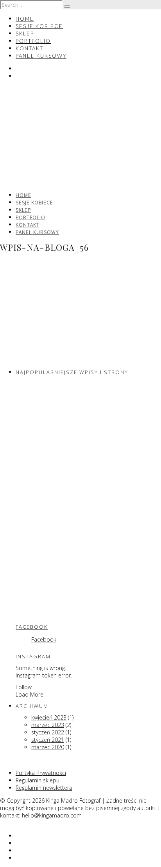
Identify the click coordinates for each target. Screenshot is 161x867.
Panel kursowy (41, 56)
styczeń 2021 (47, 739)
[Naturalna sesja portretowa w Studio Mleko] (55, 455)
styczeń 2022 (47, 732)
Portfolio (33, 41)
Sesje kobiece (39, 26)
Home (25, 19)
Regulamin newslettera (44, 787)
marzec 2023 (47, 725)
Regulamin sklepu (37, 780)
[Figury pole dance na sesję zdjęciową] (55, 535)
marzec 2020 (47, 747)
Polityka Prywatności (41, 773)
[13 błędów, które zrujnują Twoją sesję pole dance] (55, 615)
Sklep (25, 33)
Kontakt (29, 48)
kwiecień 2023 (48, 717)
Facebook (32, 626)
